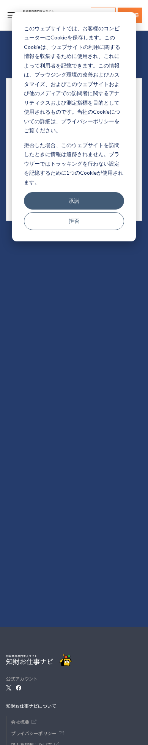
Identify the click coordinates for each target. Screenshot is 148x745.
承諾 (74, 200)
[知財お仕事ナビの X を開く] (8, 687)
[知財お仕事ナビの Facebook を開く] (18, 687)
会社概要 (20, 721)
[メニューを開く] (11, 15)
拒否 (74, 221)
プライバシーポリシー (87, 121)
